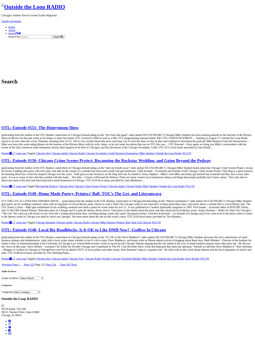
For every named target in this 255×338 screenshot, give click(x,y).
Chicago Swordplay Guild (100, 153)
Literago (95, 222)
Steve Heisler (192, 258)
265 (65, 264)
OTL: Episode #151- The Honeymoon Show (40, 127)
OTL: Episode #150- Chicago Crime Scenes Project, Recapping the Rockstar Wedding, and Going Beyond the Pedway (106, 160)
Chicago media (59, 153)
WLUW (186, 153)
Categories (7, 292)
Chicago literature (45, 222)
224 (51, 264)
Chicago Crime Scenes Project (91, 186)
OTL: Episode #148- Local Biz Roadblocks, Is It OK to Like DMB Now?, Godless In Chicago (83, 230)
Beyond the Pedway (47, 186)
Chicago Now (76, 258)
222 (29, 264)
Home (11, 27)
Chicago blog (43, 153)
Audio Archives (10, 278)
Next (74, 264)
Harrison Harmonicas (127, 153)
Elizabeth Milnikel (131, 258)
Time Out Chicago (141, 222)
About (11, 30)
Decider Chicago (111, 258)
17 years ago (14, 153)
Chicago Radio (77, 153)
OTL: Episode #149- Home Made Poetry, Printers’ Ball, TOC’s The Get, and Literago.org (81, 193)
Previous (6, 264)
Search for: (14, 36)
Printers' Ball (123, 222)
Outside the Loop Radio (168, 153)
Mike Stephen (147, 153)
